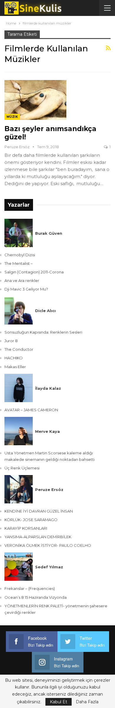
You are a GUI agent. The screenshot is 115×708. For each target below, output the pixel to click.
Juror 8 (11, 340)
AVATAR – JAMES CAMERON (31, 409)
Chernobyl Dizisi (19, 254)
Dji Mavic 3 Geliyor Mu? (26, 289)
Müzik (12, 117)
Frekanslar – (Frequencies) (29, 588)
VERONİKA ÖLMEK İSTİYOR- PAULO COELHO (47, 545)
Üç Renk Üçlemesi (22, 468)
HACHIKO (13, 357)
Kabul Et (58, 701)
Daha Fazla (87, 702)
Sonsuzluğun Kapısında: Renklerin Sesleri (43, 332)
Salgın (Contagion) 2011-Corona (34, 272)
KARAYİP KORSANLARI (25, 528)
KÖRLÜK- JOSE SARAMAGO (31, 519)
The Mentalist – (18, 263)
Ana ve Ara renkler (21, 280)
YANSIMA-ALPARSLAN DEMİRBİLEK (37, 536)
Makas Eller (15, 366)
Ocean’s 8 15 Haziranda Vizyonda (35, 597)
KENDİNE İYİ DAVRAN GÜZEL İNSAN (38, 511)
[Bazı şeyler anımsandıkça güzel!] (35, 100)
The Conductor (18, 349)
